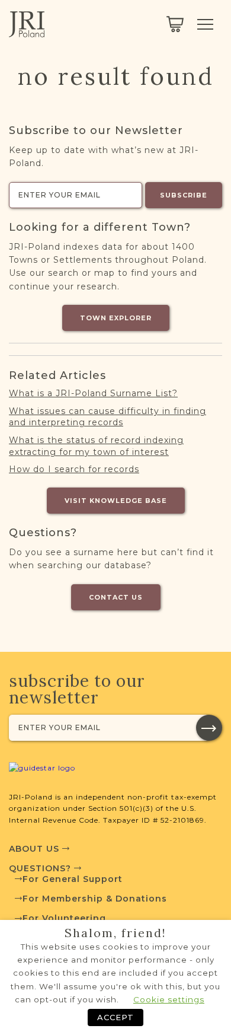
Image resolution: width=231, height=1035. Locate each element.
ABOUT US (35, 848)
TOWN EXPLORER (116, 318)
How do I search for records (74, 469)
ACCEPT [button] (115, 1017)
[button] (209, 728)
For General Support (73, 879)
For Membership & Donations (95, 898)
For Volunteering (64, 918)
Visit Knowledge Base (116, 500)
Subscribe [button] (183, 195)
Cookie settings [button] (168, 999)
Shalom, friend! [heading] (115, 933)
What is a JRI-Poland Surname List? (93, 393)
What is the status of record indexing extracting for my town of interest (96, 446)
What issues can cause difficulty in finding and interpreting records (107, 417)
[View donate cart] (175, 24)
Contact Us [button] (116, 597)
